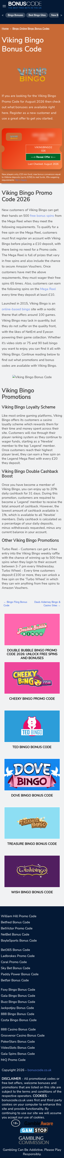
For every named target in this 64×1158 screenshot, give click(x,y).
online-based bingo (16, 309)
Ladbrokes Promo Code (18, 956)
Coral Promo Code (14, 962)
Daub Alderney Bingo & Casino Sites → (47, 603)
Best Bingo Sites (37, 15)
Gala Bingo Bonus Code (18, 996)
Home (5, 28)
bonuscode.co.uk (39, 1070)
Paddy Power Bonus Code (20, 974)
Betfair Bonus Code (15, 980)
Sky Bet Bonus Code (15, 968)
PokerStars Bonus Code (18, 1041)
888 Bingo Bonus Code (17, 1014)
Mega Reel (48, 289)
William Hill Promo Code (18, 916)
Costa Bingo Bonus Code (19, 1020)
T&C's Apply (21, 180)
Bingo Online (19, 28)
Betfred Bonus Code (15, 922)
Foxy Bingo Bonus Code (18, 989)
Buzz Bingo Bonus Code (18, 1002)
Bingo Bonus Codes (38, 28)
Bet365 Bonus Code (15, 950)
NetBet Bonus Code (15, 934)
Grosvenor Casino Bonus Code (23, 1035)
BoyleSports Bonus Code (19, 940)
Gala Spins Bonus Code (18, 1054)
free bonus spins (42, 216)
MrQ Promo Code (13, 1060)
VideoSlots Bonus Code (18, 1047)
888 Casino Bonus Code (18, 1029)
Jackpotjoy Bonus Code (17, 1008)
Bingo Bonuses (15, 15)
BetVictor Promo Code (17, 928)
